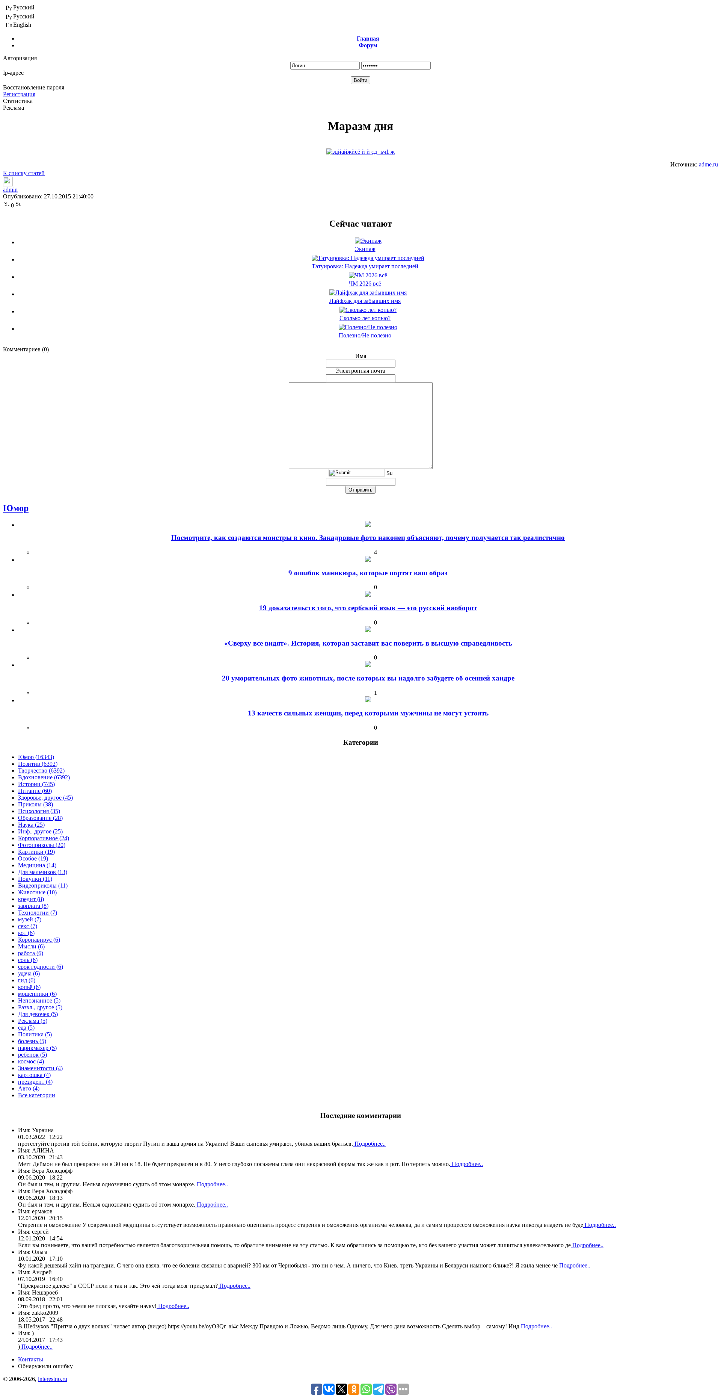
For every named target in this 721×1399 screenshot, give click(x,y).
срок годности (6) (40, 966)
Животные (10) (37, 892)
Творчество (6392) (41, 770)
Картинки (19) (36, 851)
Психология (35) (39, 811)
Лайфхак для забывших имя (365, 301)
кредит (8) (31, 899)
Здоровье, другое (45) (45, 797)
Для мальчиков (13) (42, 872)
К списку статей (24, 173)
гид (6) (26, 980)
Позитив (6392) (37, 764)
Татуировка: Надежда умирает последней (365, 266)
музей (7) (29, 919)
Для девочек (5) (38, 1014)
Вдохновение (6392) (44, 777)
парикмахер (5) (37, 1048)
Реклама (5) (32, 1021)
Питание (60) (35, 791)
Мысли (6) (31, 946)
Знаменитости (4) (40, 1068)
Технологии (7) (37, 912)
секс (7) (27, 926)
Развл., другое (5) (40, 1007)
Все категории (36, 1095)
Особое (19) (33, 858)
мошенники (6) (37, 994)
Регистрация (19, 94)
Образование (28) (40, 818)
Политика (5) (35, 1034)
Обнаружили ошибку (45, 1366)
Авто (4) (28, 1088)
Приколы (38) (35, 804)
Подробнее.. (369, 1143)
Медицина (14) (37, 865)
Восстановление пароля (33, 87)
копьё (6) (29, 987)
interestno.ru (52, 1379)
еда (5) (26, 1027)
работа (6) (30, 953)
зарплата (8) (33, 906)
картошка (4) (34, 1075)
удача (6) (29, 973)
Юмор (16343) (36, 757)
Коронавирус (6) (39, 939)
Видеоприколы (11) (43, 885)
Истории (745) (36, 784)
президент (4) (35, 1081)
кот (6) (26, 933)
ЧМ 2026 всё (365, 283)
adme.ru (708, 164)
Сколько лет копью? (365, 318)
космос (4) (31, 1061)
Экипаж (365, 249)
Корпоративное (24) (43, 838)
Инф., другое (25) (40, 831)
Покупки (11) (35, 879)
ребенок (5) (32, 1054)
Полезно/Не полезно (365, 335)
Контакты (30, 1359)
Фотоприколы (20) (41, 845)
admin (10, 189)
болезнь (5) (32, 1041)
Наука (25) (31, 824)
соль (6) (28, 960)
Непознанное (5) (39, 1000)
